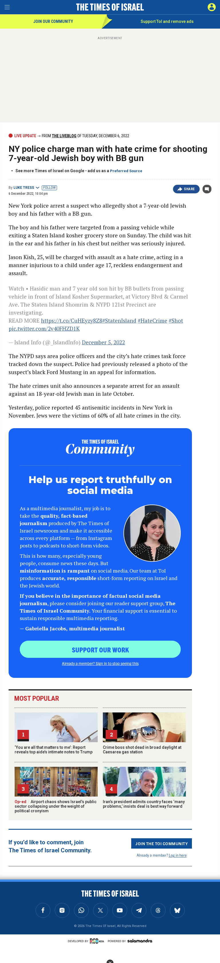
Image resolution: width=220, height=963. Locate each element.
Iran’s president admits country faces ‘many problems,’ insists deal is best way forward (144, 804)
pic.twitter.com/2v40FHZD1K (44, 328)
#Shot (176, 320)
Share (189, 189)
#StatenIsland (119, 320)
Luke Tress (23, 188)
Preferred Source (126, 171)
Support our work (100, 649)
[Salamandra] (139, 940)
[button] (212, 7)
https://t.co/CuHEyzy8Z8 (71, 320)
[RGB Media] (98, 941)
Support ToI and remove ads (167, 21)
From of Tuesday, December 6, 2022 (85, 136)
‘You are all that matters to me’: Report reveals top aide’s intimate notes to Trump (54, 749)
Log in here (178, 855)
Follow (49, 188)
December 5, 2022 (103, 342)
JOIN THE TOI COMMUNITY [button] (161, 843)
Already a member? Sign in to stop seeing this (100, 663)
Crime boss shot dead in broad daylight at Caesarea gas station (142, 749)
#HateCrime (152, 320)
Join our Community (53, 21)
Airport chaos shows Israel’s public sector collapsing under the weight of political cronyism (56, 806)
